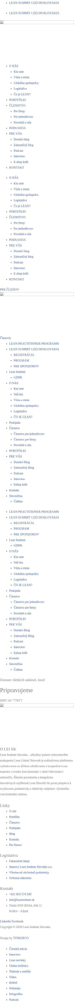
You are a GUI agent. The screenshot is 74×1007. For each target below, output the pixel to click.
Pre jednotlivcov (23, 116)
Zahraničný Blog (24, 467)
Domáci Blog (22, 462)
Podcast (18, 150)
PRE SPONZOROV (26, 366)
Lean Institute (17, 371)
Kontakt (14, 490)
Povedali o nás (22, 122)
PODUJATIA (17, 128)
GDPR (18, 377)
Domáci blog (21, 139)
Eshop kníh (20, 484)
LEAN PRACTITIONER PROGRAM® (34, 343)
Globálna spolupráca (26, 83)
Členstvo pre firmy (25, 439)
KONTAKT (16, 167)
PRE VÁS (15, 133)
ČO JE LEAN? (23, 417)
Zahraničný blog (23, 145)
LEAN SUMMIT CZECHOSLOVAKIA (34, 2)
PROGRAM (21, 360)
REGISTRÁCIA (24, 354)
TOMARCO (21, 938)
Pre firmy (19, 111)
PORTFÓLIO (17, 99)
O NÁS (13, 66)
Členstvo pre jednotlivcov (29, 433)
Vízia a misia (21, 77)
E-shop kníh (21, 161)
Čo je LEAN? (22, 94)
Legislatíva (20, 88)
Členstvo (14, 428)
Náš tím (18, 394)
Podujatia (14, 422)
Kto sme (19, 71)
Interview (19, 156)
